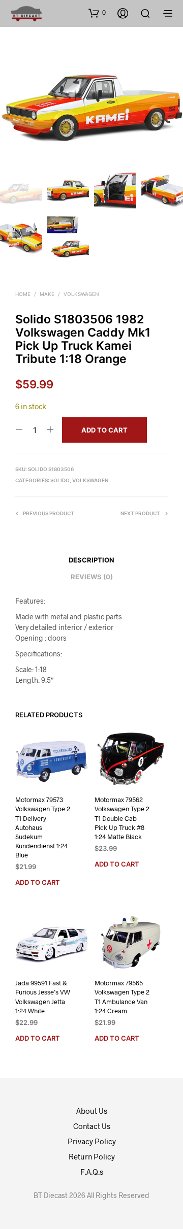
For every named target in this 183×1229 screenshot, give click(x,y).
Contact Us (91, 1126)
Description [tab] (91, 560)
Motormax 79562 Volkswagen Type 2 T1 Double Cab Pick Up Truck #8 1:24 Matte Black (122, 818)
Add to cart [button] (37, 882)
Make (47, 294)
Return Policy (92, 1156)
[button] (97, 13)
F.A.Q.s (91, 1171)
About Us (91, 1110)
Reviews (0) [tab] (92, 577)
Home (22, 294)
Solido (60, 480)
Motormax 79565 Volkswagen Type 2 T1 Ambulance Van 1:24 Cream (122, 997)
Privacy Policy (92, 1141)
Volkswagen (81, 294)
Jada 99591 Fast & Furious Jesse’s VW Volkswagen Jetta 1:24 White (42, 997)
